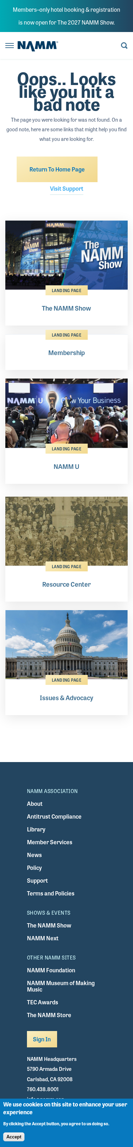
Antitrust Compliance (54, 816)
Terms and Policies (50, 893)
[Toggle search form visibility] (124, 46)
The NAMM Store (49, 1015)
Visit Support (66, 188)
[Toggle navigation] (9, 46)
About (35, 803)
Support (37, 880)
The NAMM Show (49, 925)
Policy (34, 867)
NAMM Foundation (51, 970)
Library (36, 829)
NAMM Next (43, 938)
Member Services (49, 842)
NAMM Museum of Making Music (61, 986)
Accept (13, 1137)
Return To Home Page (57, 169)
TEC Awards (42, 1002)
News (34, 855)
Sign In (42, 1039)
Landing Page (66, 290)
